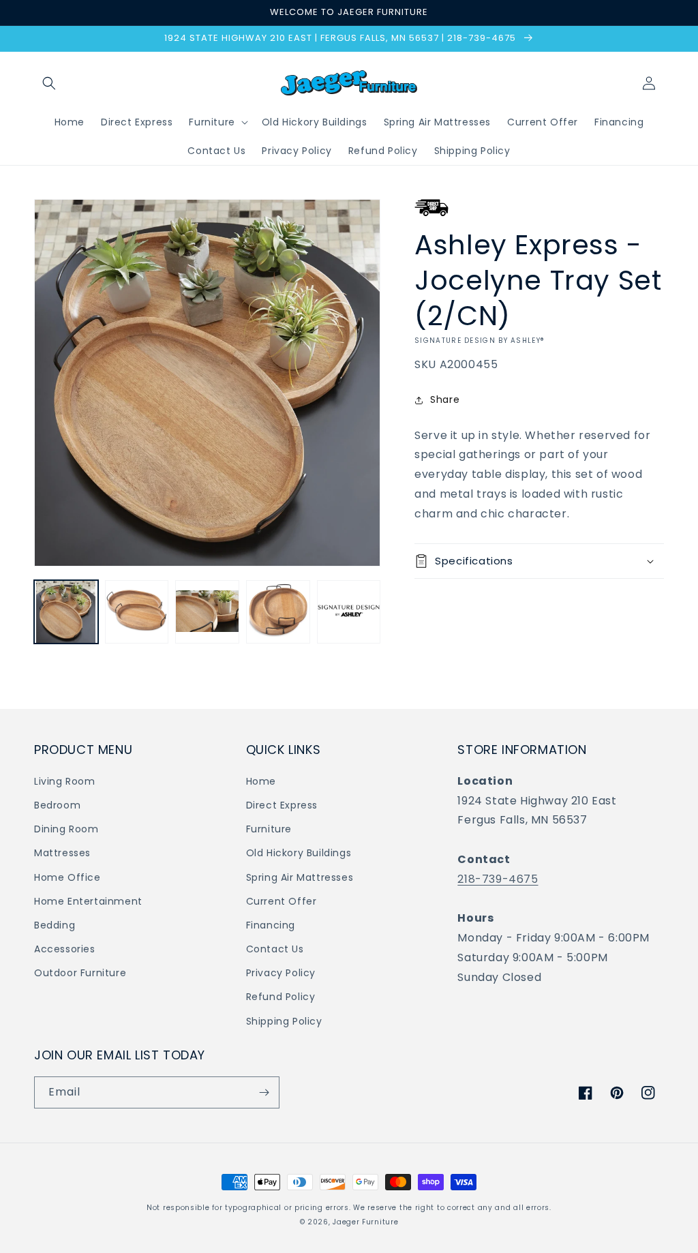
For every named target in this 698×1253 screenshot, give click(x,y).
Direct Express (282, 805)
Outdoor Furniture (80, 973)
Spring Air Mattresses (300, 877)
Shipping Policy (284, 1021)
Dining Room (66, 829)
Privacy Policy (281, 973)
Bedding (54, 925)
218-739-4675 (497, 879)
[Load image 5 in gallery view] (349, 612)
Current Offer (281, 901)
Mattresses (62, 853)
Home (261, 781)
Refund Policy (281, 996)
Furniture (269, 829)
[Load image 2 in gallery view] (137, 612)
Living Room (64, 781)
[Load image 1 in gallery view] (66, 612)
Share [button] (444, 399)
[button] (49, 83)
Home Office (67, 877)
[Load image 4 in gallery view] (278, 612)
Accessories (64, 949)
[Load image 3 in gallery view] (207, 612)
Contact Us (275, 949)
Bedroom (57, 805)
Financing (270, 925)
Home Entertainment (88, 901)
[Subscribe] (264, 1092)
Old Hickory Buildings (299, 853)
